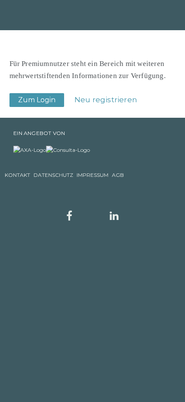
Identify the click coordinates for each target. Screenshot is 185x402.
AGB (118, 175)
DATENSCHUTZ (53, 175)
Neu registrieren (105, 99)
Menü (161, 14)
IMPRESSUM (92, 175)
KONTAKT (17, 175)
